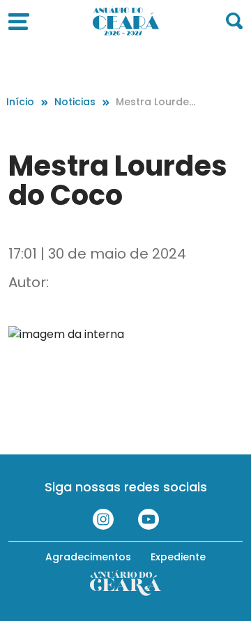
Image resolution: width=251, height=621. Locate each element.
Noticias (75, 102)
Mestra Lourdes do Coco (155, 102)
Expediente (178, 557)
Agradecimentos (88, 557)
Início (20, 102)
